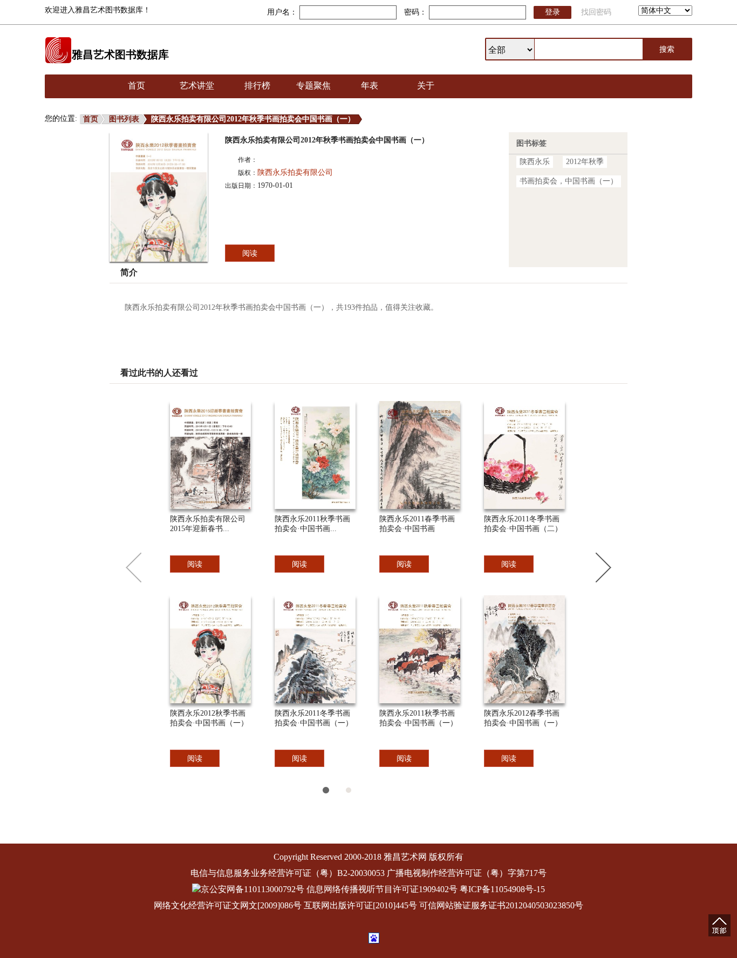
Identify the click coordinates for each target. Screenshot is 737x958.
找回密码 (596, 12)
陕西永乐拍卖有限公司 (295, 172)
